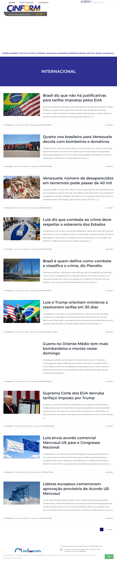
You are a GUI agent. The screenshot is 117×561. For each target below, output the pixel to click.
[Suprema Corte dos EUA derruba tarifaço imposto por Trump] (21, 402)
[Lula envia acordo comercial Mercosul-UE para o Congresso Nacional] (21, 446)
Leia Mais (108, 125)
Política (54, 332)
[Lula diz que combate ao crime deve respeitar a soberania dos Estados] (21, 228)
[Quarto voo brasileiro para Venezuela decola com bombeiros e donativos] (21, 145)
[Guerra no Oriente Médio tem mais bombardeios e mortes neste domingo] (21, 352)
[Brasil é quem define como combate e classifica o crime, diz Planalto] (21, 270)
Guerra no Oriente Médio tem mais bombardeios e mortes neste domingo (75, 348)
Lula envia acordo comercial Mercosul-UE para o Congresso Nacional (71, 442)
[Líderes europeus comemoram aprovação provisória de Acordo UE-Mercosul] (21, 493)
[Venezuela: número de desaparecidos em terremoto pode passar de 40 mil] (21, 187)
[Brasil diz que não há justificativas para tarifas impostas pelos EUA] (21, 104)
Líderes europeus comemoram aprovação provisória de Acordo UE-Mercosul (76, 489)
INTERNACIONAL (45, 125)
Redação (9, 125)
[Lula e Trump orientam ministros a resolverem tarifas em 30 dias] (21, 311)
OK (109, 557)
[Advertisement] (58, 33)
